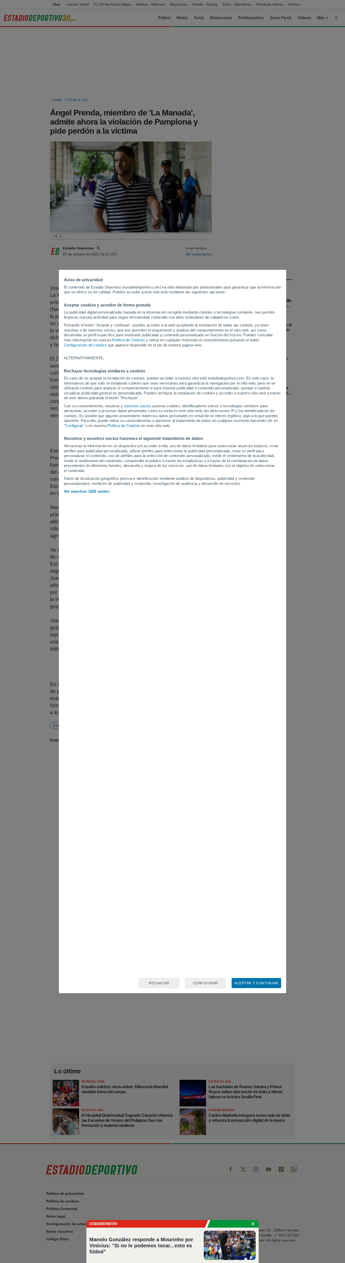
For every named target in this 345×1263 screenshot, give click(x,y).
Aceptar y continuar (256, 983)
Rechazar (159, 983)
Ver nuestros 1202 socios (86, 491)
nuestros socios (137, 406)
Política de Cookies (128, 340)
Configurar (205, 983)
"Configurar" (74, 425)
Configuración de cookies (85, 345)
